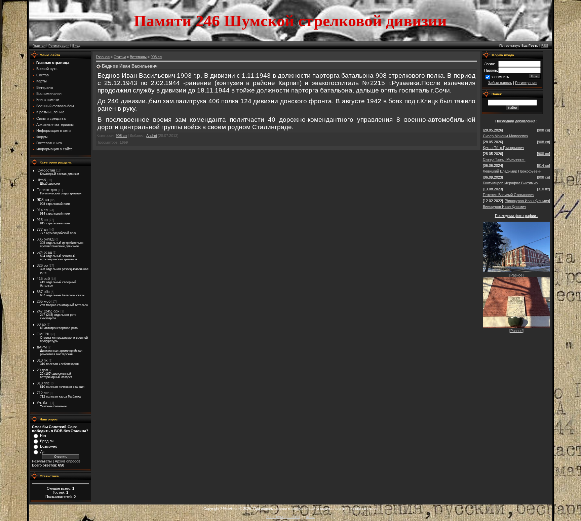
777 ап (42, 229)
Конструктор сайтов (283, 517)
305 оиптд (45, 239)
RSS (544, 45)
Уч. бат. (43, 403)
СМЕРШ (43, 334)
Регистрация (58, 45)
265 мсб (43, 301)
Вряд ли (46, 441)
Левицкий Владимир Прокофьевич (512, 171)
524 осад (44, 252)
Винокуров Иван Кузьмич (527, 201)
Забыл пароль (500, 83)
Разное (516, 275)
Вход (76, 45)
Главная (39, 45)
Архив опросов (67, 461)
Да (42, 452)
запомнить (500, 77)
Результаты (42, 461)
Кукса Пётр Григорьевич (503, 148)
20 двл (42, 370)
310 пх (42, 360)
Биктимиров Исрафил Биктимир (510, 183)
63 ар (41, 324)
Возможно (48, 446)
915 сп (42, 220)
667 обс (43, 292)
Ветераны (138, 57)
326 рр (42, 265)
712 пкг (43, 393)
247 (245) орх (48, 311)
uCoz (310, 517)
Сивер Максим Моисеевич (505, 136)
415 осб (43, 278)
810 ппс (43, 383)
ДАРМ (42, 347)
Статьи (120, 57)
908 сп (43, 199)
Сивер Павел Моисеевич (504, 159)
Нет (43, 436)
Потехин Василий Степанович (508, 195)
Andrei (151, 136)
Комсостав (46, 170)
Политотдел (47, 190)
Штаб (41, 180)
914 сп (42, 210)
